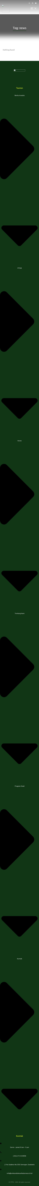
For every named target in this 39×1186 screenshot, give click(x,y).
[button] (33, 9)
